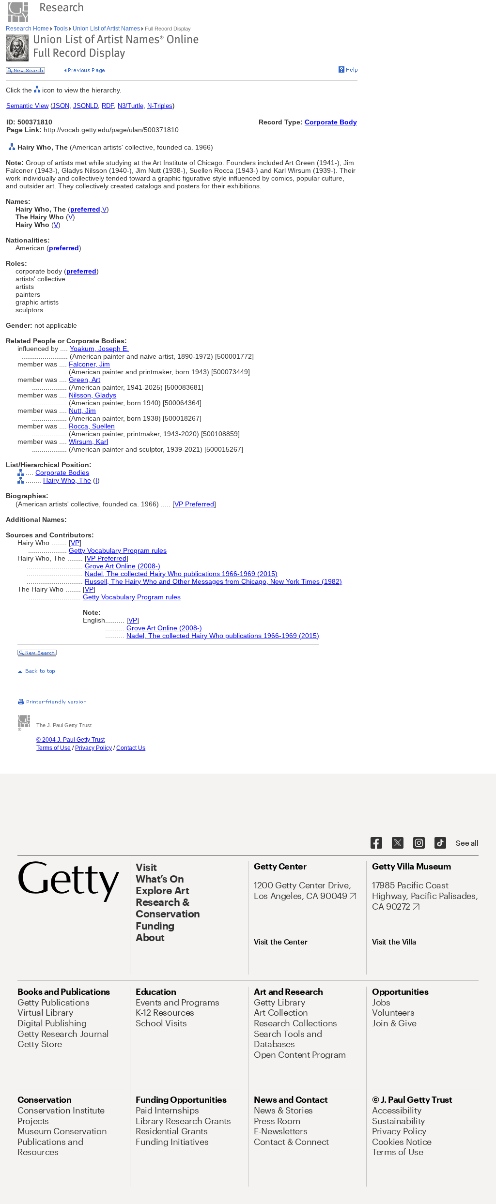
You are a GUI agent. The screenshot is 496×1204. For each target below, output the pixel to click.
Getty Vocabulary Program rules (118, 550)
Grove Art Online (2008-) (122, 566)
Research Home (28, 28)
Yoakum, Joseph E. (99, 348)
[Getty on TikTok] (440, 843)
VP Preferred (194, 504)
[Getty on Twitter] (397, 843)
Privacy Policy (93, 748)
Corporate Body (331, 122)
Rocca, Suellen (92, 426)
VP (75, 543)
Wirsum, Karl (88, 441)
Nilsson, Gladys (92, 395)
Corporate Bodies (62, 472)
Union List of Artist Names (106, 28)
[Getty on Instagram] (419, 843)
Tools (60, 28)
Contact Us (130, 748)
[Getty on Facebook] (376, 843)
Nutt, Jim (82, 410)
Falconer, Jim (89, 364)
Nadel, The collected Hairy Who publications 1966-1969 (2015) (181, 574)
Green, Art (84, 379)
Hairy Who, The (67, 480)
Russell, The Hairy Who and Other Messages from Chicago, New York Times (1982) (213, 581)
